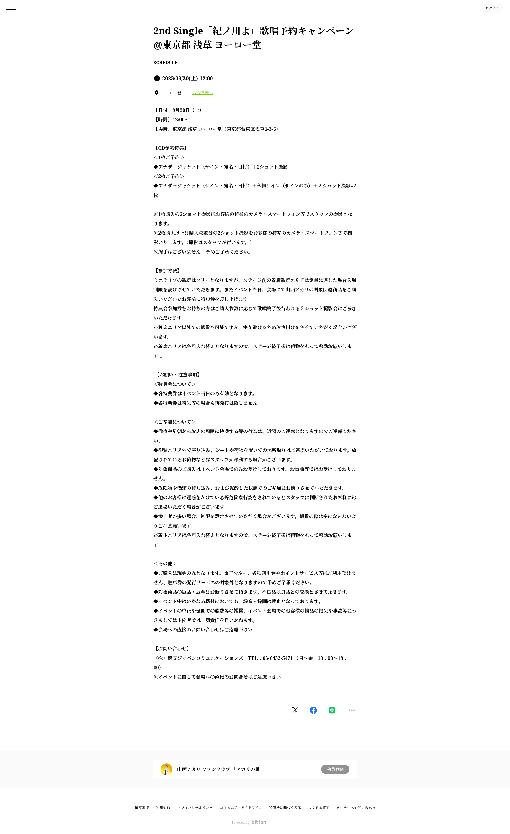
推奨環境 (142, 807)
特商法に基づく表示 (285, 807)
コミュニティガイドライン (241, 807)
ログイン (492, 8)
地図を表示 (202, 92)
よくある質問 (318, 807)
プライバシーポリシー (195, 807)
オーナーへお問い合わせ (355, 808)
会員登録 (335, 769)
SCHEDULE (165, 62)
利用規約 (163, 807)
